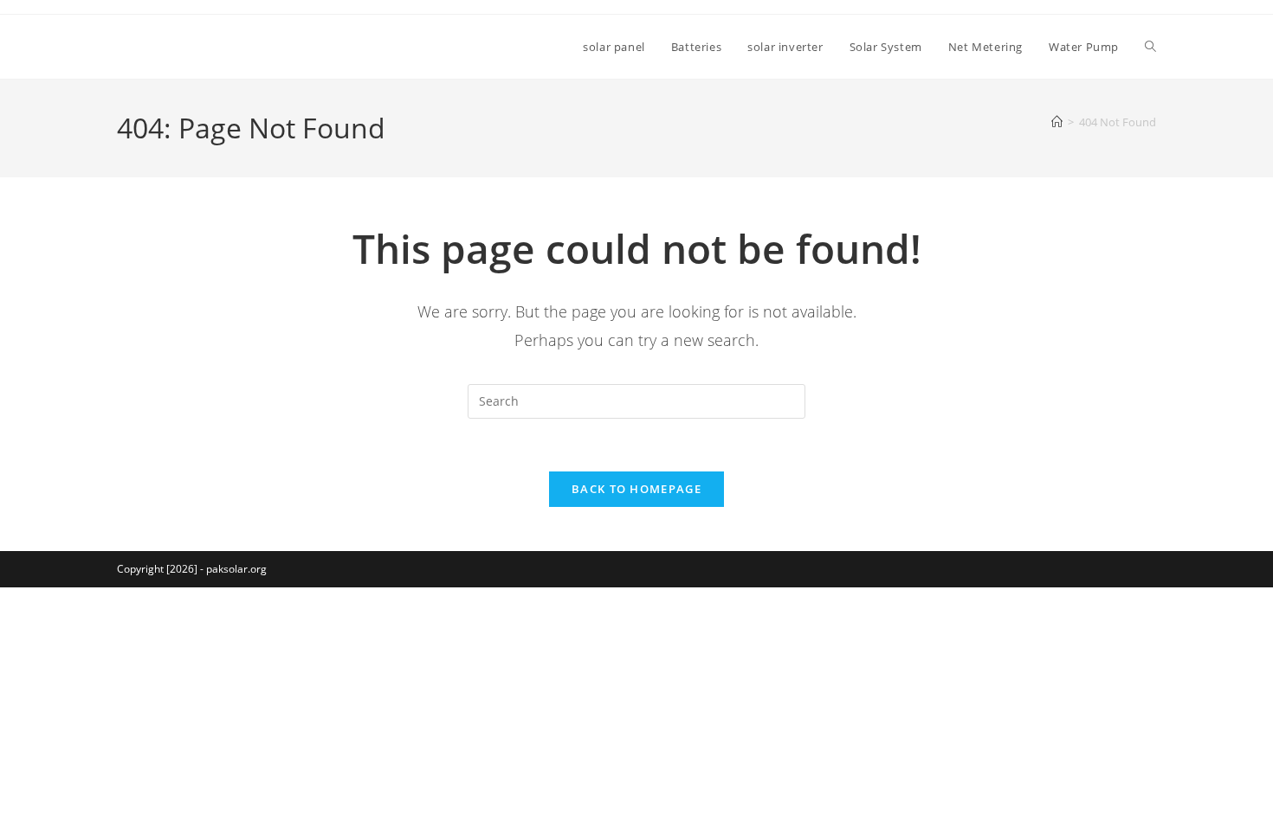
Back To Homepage (636, 489)
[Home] (1057, 122)
